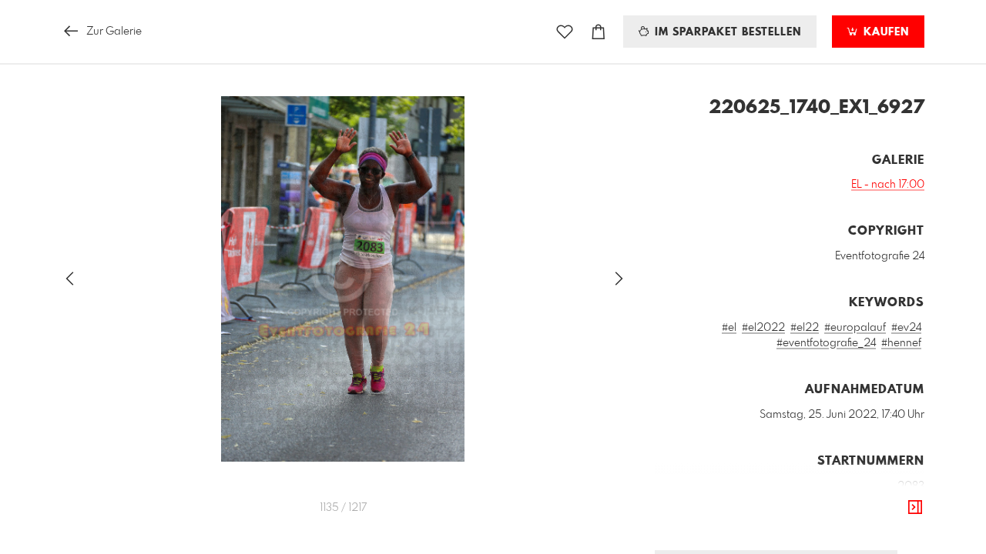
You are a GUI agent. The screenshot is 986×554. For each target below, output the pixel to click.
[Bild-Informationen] (915, 507)
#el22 (804, 327)
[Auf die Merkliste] (564, 32)
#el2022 (763, 327)
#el (729, 327)
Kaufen (884, 32)
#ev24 (906, 327)
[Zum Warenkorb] (598, 32)
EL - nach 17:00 (887, 184)
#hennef (901, 343)
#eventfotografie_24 (826, 343)
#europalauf (855, 327)
